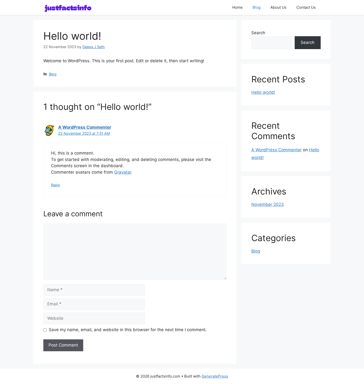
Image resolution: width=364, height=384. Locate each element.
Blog (256, 7)
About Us (278, 7)
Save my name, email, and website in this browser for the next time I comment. (128, 329)
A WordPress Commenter (84, 127)
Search (258, 32)
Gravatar (122, 172)
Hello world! (263, 92)
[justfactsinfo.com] (68, 7)
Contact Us (306, 7)
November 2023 (267, 204)
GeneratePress (215, 376)
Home (237, 7)
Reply (55, 185)
